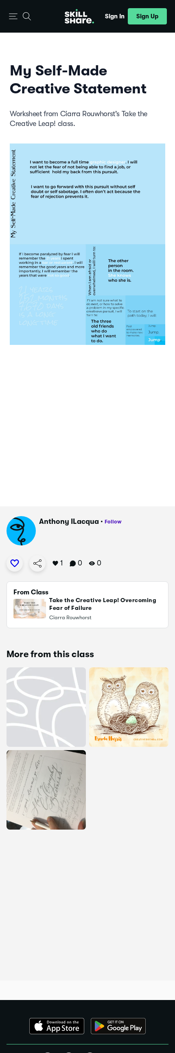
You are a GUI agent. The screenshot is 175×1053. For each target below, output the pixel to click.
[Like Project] (15, 563)
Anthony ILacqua (69, 521)
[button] (13, 16)
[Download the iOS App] (56, 1026)
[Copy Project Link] (37, 563)
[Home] (79, 16)
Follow (113, 522)
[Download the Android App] (118, 1026)
